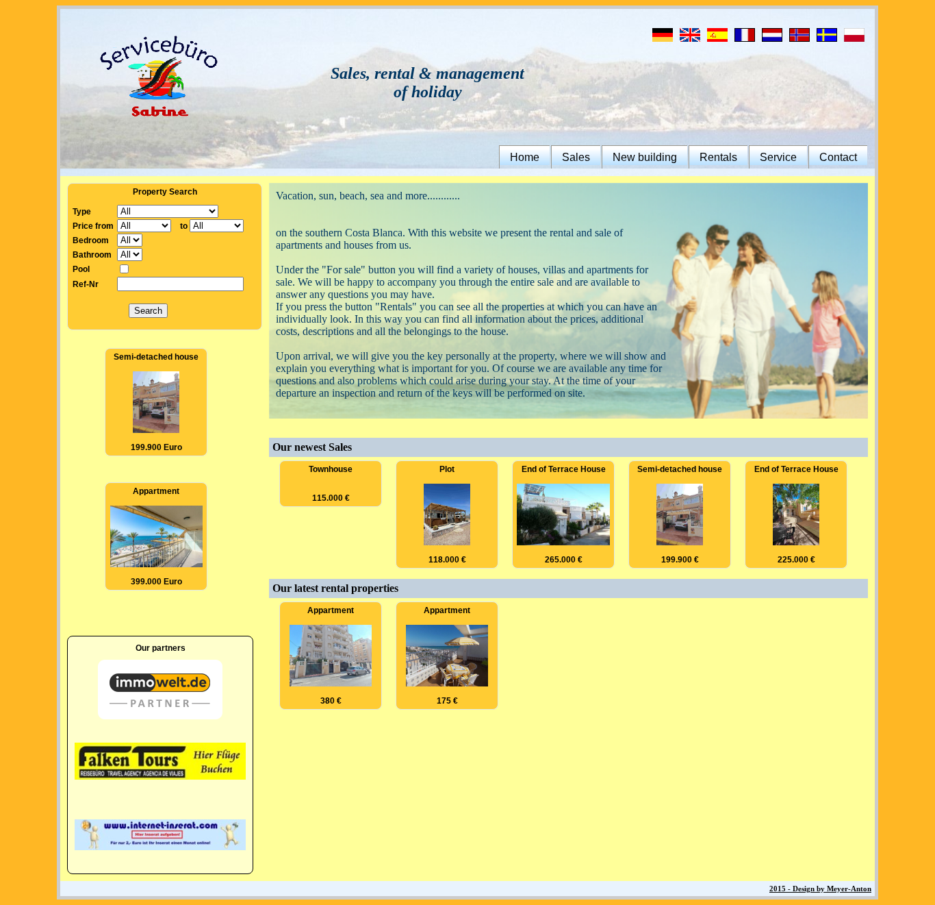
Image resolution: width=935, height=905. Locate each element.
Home (524, 157)
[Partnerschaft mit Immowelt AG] (160, 716)
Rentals (718, 157)
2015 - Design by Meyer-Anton (820, 888)
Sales (576, 157)
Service (778, 157)
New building (645, 157)
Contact (838, 157)
